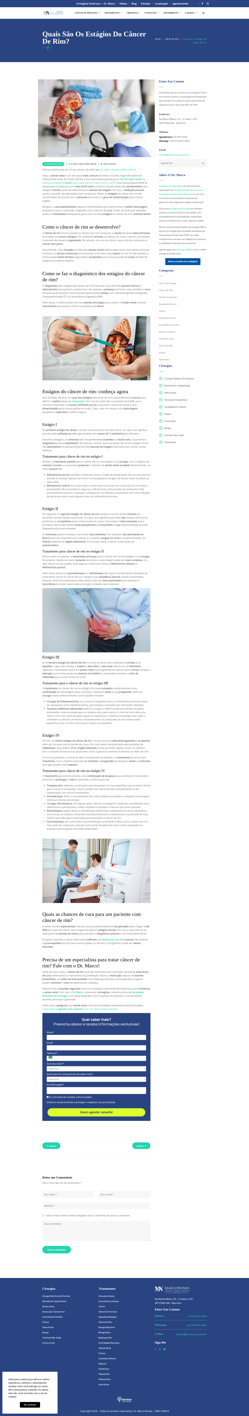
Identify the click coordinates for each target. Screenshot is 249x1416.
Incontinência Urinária (169, 325)
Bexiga (168, 428)
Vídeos (123, 3)
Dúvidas (145, 3)
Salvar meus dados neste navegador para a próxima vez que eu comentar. (88, 1215)
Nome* (50, 1032)
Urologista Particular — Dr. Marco (95, 3)
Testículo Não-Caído (174, 435)
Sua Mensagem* (55, 1084)
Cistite (102, 1306)
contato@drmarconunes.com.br (174, 155)
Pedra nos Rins (166, 346)
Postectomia (170, 442)
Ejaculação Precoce (168, 304)
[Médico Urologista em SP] (53, 13)
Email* (50, 1042)
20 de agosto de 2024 (53, 164)
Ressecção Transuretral (176, 400)
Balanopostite (105, 1338)
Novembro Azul (166, 339)
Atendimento (170, 13)
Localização (161, 3)
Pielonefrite (104, 1374)
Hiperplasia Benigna (108, 1317)
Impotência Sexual (167, 318)
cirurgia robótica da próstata (187, 190)
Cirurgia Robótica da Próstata (179, 378)
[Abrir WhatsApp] (241, 1408)
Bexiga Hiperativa (107, 1327)
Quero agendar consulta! (96, 1112)
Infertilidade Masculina (109, 1343)
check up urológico (184, 249)
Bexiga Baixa (105, 1332)
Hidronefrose (105, 1379)
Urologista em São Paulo (170, 186)
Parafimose (104, 1369)
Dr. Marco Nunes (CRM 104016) (118, 169)
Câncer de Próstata (86, 13)
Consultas (150, 13)
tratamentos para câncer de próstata (177, 194)
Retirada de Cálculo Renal (177, 386)
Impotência (104, 1384)
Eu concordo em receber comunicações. (70, 1097)
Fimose (162, 311)
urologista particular (179, 208)
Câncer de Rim (172, 39)
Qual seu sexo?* (55, 1063)
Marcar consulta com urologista (183, 261)
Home (158, 39)
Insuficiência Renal (107, 1358)
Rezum (162, 352)
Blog (134, 3)
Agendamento (180, 3)
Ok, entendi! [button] (30, 1405)
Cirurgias (132, 13)
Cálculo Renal (105, 1348)
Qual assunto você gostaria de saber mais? (70, 1074)
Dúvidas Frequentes (168, 297)
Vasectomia (164, 359)
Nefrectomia (170, 393)
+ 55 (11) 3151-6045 (197, 1316)
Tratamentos (112, 13)
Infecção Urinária (167, 332)
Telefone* (52, 1053)
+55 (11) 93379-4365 (196, 1325)
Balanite (102, 1364)
